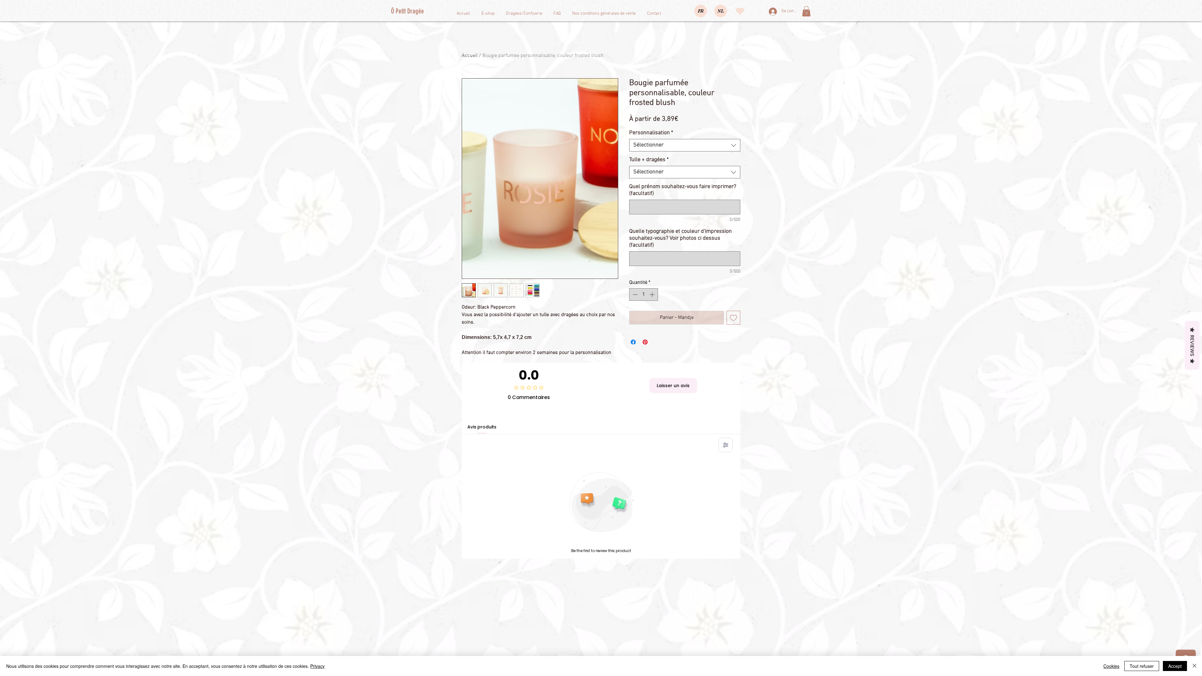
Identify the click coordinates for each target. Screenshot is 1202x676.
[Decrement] (634, 294)
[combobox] (684, 145)
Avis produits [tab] (481, 427)
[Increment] (652, 294)
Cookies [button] (1111, 666)
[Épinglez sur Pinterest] (645, 342)
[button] (806, 11)
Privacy (317, 666)
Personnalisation (651, 133)
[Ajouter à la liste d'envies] (733, 318)
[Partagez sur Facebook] (633, 342)
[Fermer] (1194, 666)
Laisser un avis (673, 385)
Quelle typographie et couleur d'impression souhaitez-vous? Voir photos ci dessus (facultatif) (680, 238)
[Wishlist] (740, 11)
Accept (1175, 666)
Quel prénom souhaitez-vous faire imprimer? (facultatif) (682, 190)
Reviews (1192, 345)
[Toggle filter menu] (725, 445)
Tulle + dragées (649, 159)
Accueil (470, 56)
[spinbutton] (643, 294)
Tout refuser (1142, 666)
